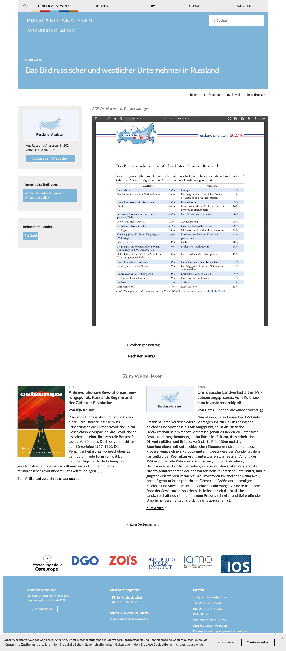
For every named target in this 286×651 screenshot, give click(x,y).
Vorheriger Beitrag (144, 345)
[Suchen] (213, 20)
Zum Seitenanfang (144, 524)
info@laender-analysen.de (210, 597)
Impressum (220, 631)
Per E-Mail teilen (127, 602)
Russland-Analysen (60, 20)
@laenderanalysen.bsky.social (129, 618)
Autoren (244, 6)
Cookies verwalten (258, 642)
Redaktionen (201, 614)
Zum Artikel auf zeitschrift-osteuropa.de (48, 478)
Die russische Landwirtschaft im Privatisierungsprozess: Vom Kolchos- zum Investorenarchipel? (229, 397)
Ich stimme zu (226, 642)
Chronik (196, 6)
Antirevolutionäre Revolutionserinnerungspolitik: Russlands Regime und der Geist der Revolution (102, 397)
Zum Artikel (155, 508)
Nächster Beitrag (141, 356)
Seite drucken (256, 94)
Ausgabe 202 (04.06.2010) (52, 30)
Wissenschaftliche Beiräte (210, 620)
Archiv (149, 6)
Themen (101, 6)
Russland (31, 235)
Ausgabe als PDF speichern (50, 158)
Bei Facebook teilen (129, 597)
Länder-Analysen (52, 6)
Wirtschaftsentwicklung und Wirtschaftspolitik (44, 195)
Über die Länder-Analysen (210, 625)
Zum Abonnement (42, 609)
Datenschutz (201, 631)
